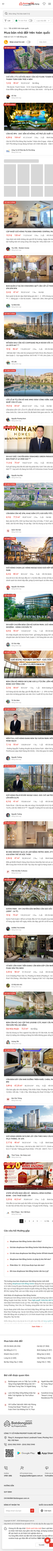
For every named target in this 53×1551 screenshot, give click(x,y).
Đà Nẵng (10, 1350)
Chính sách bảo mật (33, 1528)
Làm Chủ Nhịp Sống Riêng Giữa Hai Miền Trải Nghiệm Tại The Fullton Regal (21, 1395)
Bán (5, 28)
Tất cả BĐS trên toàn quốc (19, 28)
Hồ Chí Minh (12, 1346)
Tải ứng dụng (33, 4)
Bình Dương (44, 1350)
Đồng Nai (43, 1354)
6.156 (47, 1221)
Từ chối (41, 1545)
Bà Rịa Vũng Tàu (13, 1362)
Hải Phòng (44, 1358)
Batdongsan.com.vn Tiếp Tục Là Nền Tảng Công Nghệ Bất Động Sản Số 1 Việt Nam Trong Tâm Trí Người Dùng (22, 1383)
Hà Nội (43, 1346)
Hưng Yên (44, 1362)
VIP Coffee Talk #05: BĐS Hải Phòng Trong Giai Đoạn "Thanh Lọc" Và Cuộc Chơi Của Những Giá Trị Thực (22, 1407)
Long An (10, 1358)
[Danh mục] (3, 4)
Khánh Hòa (11, 1354)
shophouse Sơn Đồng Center (23, 1283)
